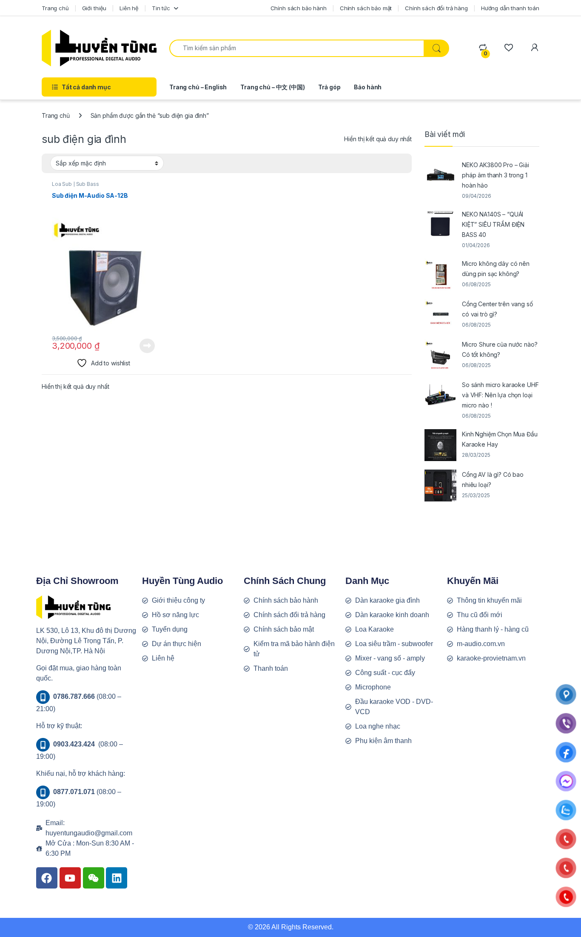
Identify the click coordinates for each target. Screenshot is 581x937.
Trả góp (329, 87)
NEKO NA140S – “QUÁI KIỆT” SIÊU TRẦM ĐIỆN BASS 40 (493, 224)
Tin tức (161, 8)
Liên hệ (129, 8)
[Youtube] (70, 878)
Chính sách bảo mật (366, 8)
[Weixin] (93, 878)
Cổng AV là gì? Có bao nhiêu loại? (493, 479)
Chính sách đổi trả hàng (436, 8)
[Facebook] (46, 878)
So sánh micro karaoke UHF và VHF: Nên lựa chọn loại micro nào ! (500, 395)
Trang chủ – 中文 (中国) (272, 87)
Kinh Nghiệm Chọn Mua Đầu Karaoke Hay (500, 439)
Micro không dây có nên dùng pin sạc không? (496, 268)
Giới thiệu (94, 8)
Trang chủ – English (198, 87)
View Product (144, 346)
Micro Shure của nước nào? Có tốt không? (500, 349)
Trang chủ (55, 8)
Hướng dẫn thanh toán (510, 8)
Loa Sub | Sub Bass (75, 184)
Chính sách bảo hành (299, 8)
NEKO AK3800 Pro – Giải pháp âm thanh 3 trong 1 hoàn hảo (495, 175)
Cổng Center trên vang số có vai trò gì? (497, 309)
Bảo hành (368, 87)
